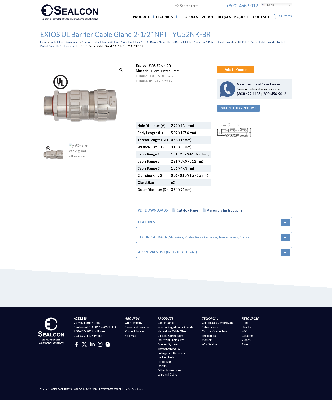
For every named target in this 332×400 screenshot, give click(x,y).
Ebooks (246, 327)
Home (43, 42)
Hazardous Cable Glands (173, 331)
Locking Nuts (166, 357)
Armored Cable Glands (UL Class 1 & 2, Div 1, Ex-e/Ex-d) (115, 42)
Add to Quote (236, 69)
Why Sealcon (210, 344)
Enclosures (209, 335)
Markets (207, 340)
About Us (132, 318)
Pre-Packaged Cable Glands (175, 327)
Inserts (162, 366)
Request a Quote (233, 17)
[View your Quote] (277, 16)
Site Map (130, 335)
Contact (261, 17)
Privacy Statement (110, 388)
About (208, 17)
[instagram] (100, 344)
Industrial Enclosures (171, 340)
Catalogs (247, 335)
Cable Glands (166, 322)
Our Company (133, 322)
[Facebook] (76, 344)
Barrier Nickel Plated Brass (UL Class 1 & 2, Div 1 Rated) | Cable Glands (192, 42)
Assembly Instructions (224, 210)
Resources (188, 17)
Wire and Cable (167, 374)
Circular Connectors (170, 335)
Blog (245, 322)
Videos (246, 340)
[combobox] (198, 5)
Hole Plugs (165, 361)
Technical (164, 17)
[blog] (108, 344)
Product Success (135, 331)
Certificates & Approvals (217, 322)
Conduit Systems (168, 344)
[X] (84, 344)
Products (142, 17)
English (269, 4)
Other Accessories (169, 370)
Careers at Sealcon (137, 327)
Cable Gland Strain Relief (64, 42)
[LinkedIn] (92, 344)
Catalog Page (187, 210)
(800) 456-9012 (242, 5)
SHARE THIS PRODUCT (238, 108)
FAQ (244, 331)
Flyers (246, 344)
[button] (121, 69)
